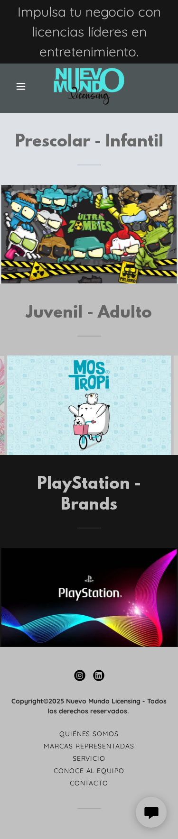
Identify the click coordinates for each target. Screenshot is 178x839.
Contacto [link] (89, 783)
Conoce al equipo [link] (89, 770)
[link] (89, 86)
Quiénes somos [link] (89, 734)
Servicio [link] (89, 758)
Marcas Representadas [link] (89, 746)
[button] (23, 86)
